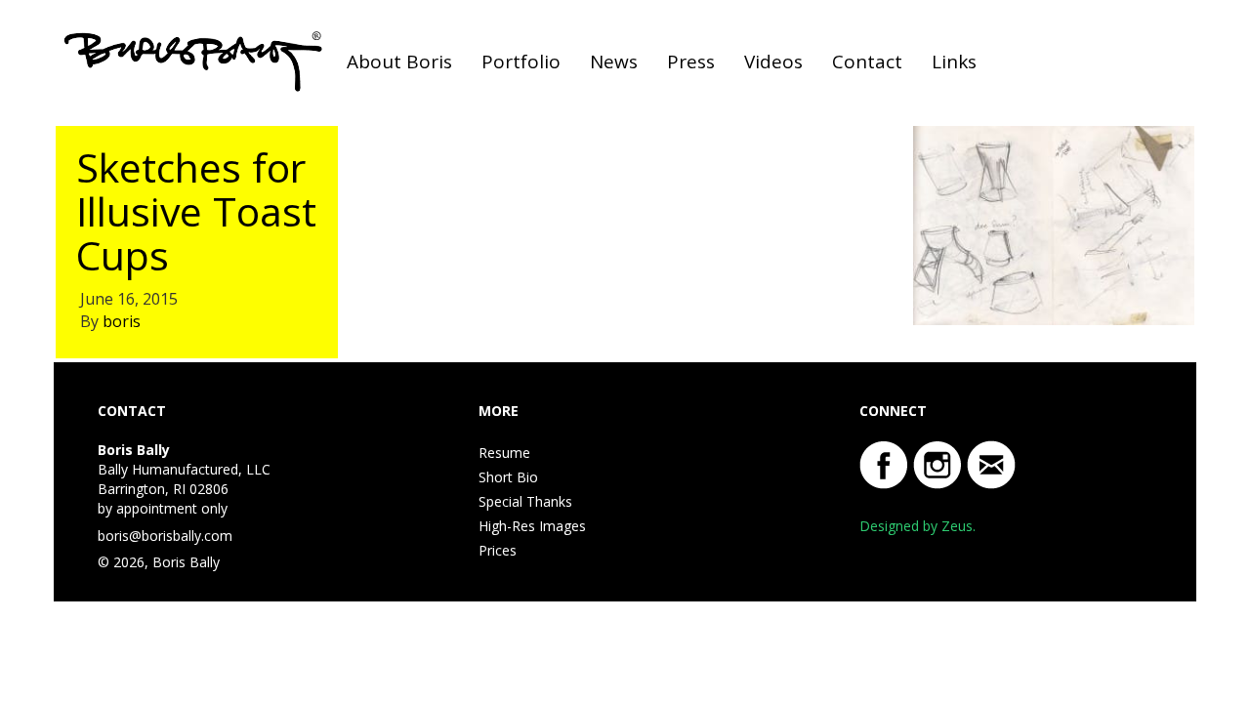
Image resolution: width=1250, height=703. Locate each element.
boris (122, 321)
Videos (773, 61)
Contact (867, 61)
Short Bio (508, 477)
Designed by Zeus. (917, 526)
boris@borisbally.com (165, 535)
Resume (504, 452)
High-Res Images (532, 526)
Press (691, 61)
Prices (498, 550)
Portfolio (521, 61)
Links (954, 61)
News (614, 61)
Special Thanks (525, 501)
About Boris (399, 61)
